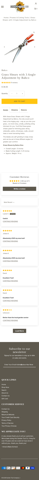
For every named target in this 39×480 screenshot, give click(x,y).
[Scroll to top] (34, 474)
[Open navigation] (5, 6)
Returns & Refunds (8, 414)
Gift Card (5, 398)
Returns (24, 110)
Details (5, 110)
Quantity (5, 93)
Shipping (14, 110)
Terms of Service (7, 423)
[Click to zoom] (34, 32)
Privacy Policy (6, 420)
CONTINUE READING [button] (10, 221)
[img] (7, 211)
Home (6, 17)
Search (4, 390)
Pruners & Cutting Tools (19, 17)
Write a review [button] (19, 189)
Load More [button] (19, 331)
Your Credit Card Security (10, 417)
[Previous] (4, 47)
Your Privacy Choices (9, 426)
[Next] (34, 47)
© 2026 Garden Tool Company (11, 478)
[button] (6, 82)
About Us (5, 393)
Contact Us (6, 396)
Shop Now (5, 387)
